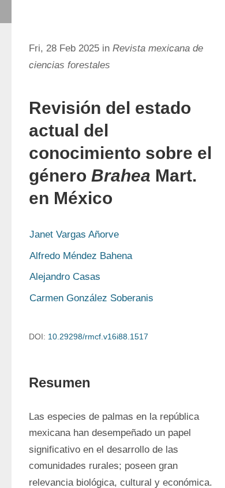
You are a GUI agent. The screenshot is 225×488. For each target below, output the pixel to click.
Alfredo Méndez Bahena (80, 255)
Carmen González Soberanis (91, 298)
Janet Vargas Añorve (74, 234)
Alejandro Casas (64, 276)
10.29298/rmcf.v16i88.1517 (98, 336)
